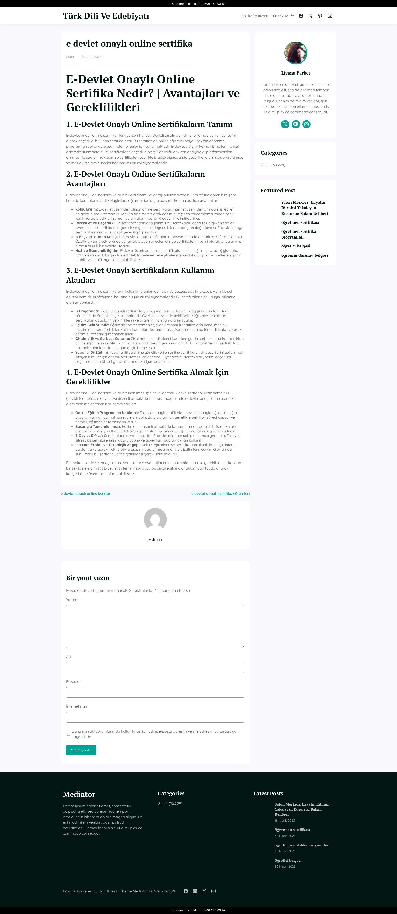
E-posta (74, 681)
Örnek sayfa (283, 16)
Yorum (72, 599)
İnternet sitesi (77, 706)
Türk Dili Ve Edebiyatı (106, 15)
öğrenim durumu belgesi (304, 255)
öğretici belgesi (295, 246)
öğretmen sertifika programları (298, 234)
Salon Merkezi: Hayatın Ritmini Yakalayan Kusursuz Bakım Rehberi (304, 208)
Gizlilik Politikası (254, 16)
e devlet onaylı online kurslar (86, 493)
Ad (69, 656)
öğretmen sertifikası (300, 222)
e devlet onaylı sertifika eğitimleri (220, 493)
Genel (265, 164)
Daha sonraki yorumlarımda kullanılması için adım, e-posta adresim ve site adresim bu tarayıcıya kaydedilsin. (154, 734)
